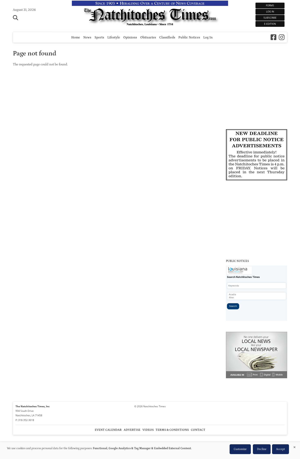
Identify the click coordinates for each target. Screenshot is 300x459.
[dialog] (150, 450)
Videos (148, 430)
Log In (270, 11)
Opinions (130, 37)
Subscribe (270, 17)
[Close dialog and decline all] (294, 446)
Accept (280, 449)
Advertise (132, 430)
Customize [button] (240, 449)
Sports (99, 37)
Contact (198, 430)
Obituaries (148, 37)
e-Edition (270, 24)
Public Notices (189, 37)
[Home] (150, 14)
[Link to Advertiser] (256, 155)
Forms (270, 5)
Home (75, 37)
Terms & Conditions (172, 430)
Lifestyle (113, 37)
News (87, 37)
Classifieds (167, 37)
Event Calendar (108, 430)
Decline (262, 449)
